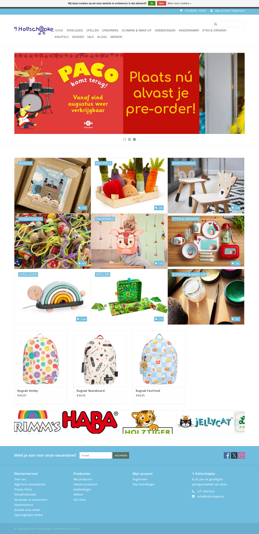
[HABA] (43, 422)
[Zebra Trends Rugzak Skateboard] (100, 358)
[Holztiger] (100, 422)
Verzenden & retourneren (30, 500)
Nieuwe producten (85, 484)
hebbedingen (165, 30)
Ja (151, 3)
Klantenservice (23, 505)
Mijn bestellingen (144, 484)
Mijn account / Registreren (230, 10)
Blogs (102, 37)
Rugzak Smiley (27, 391)
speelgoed (75, 30)
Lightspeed (74, 528)
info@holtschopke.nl (210, 496)
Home (59, 30)
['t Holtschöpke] (33, 30)
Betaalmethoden (25, 494)
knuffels (62, 37)
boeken (78, 37)
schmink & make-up (136, 30)
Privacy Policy (23, 489)
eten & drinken (214, 30)
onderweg (110, 30)
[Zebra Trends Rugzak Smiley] (40, 358)
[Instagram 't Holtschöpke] (241, 455)
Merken (116, 37)
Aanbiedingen (82, 489)
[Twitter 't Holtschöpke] (234, 455)
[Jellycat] (158, 422)
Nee (161, 3)
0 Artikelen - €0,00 (195, 10)
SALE (90, 37)
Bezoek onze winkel (27, 510)
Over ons (20, 479)
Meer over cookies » (179, 3)
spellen (92, 30)
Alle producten (82, 479)
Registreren (140, 479)
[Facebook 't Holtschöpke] (227, 455)
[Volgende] (237, 94)
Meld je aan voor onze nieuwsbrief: (45, 455)
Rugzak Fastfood (148, 391)
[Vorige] (22, 94)
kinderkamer (189, 30)
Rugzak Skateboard (91, 391)
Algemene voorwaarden (30, 484)
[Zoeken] (215, 24)
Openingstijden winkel (28, 515)
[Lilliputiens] (215, 422)
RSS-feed (79, 500)
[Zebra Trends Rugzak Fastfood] (159, 358)
